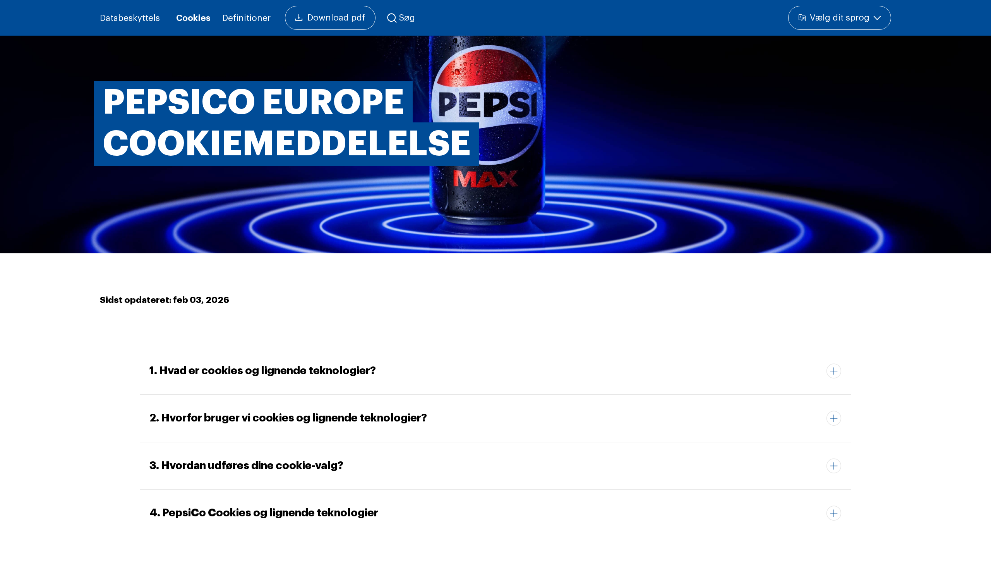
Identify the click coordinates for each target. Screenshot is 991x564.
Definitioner (246, 18)
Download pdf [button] (336, 18)
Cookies (193, 18)
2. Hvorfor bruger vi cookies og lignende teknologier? (288, 418)
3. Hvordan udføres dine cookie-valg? (246, 465)
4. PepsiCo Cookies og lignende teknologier (263, 512)
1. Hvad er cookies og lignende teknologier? (262, 370)
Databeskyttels (130, 18)
